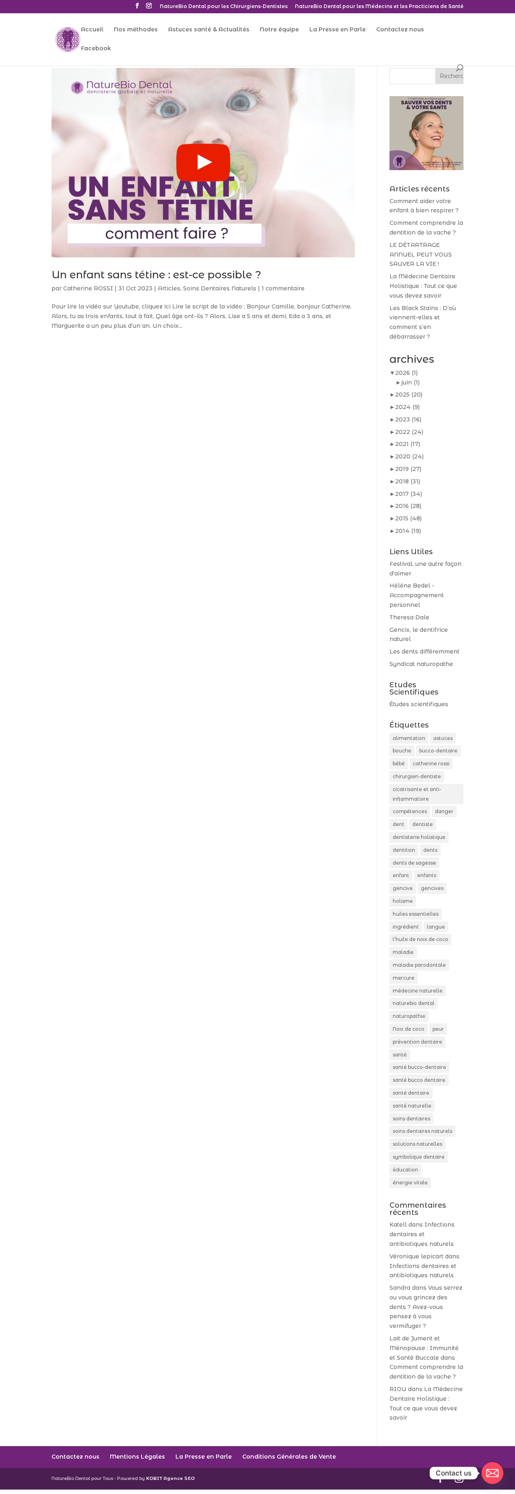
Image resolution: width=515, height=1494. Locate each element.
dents (430, 850)
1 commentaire (283, 288)
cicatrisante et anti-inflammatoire (417, 794)
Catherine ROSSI (88, 288)
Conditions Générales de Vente (289, 1456)
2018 (407, 481)
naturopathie (409, 1016)
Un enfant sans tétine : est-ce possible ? (156, 274)
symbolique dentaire (419, 1157)
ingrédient (406, 927)
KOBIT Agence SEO (170, 1478)
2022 (409, 432)
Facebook (96, 48)
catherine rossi (431, 763)
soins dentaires (411, 1119)
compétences (410, 811)
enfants (426, 875)
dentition (404, 850)
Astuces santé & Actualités (208, 30)
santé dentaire (411, 1093)
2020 (409, 456)
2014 (408, 530)
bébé (399, 763)
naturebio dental (414, 1003)
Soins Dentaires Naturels (219, 288)
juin (410, 382)
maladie (403, 952)
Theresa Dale (409, 617)
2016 (408, 506)
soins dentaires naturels (422, 1131)
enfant (401, 875)
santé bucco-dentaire (419, 1067)
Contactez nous (400, 30)
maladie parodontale (419, 965)
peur (438, 1029)
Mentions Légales (137, 1456)
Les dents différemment (424, 651)
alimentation (409, 738)
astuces (443, 738)
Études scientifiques (418, 704)
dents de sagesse (414, 863)
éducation (405, 1170)
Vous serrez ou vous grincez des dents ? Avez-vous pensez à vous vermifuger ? (425, 1307)
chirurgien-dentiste (417, 776)
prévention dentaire (417, 1042)
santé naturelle (412, 1106)
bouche (402, 751)
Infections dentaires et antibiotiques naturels (422, 1234)
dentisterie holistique (419, 837)
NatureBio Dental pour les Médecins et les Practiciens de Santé (379, 6)
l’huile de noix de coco (420, 939)
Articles (169, 288)
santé (400, 1055)
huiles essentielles (416, 914)
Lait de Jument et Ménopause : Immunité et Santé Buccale (424, 1348)
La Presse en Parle (337, 30)
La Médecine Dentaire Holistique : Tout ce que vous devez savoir (423, 286)
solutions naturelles (417, 1144)
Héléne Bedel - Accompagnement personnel (416, 595)
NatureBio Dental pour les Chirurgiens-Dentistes (224, 6)
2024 (407, 407)
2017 (408, 493)
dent (398, 824)
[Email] (492, 1473)
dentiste (422, 824)
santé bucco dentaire (419, 1080)
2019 (408, 469)
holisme (403, 901)
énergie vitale (410, 1183)
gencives (432, 888)
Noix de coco (408, 1029)
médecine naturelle (418, 991)
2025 (408, 394)
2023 (408, 419)
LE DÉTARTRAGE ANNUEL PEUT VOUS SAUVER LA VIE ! (420, 254)
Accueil (92, 30)
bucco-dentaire (438, 751)
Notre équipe (279, 30)
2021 (407, 444)
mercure (403, 978)
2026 (406, 372)
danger (444, 811)
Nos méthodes (136, 30)
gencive (403, 888)
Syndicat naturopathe (421, 664)
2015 (408, 518)
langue (436, 927)
